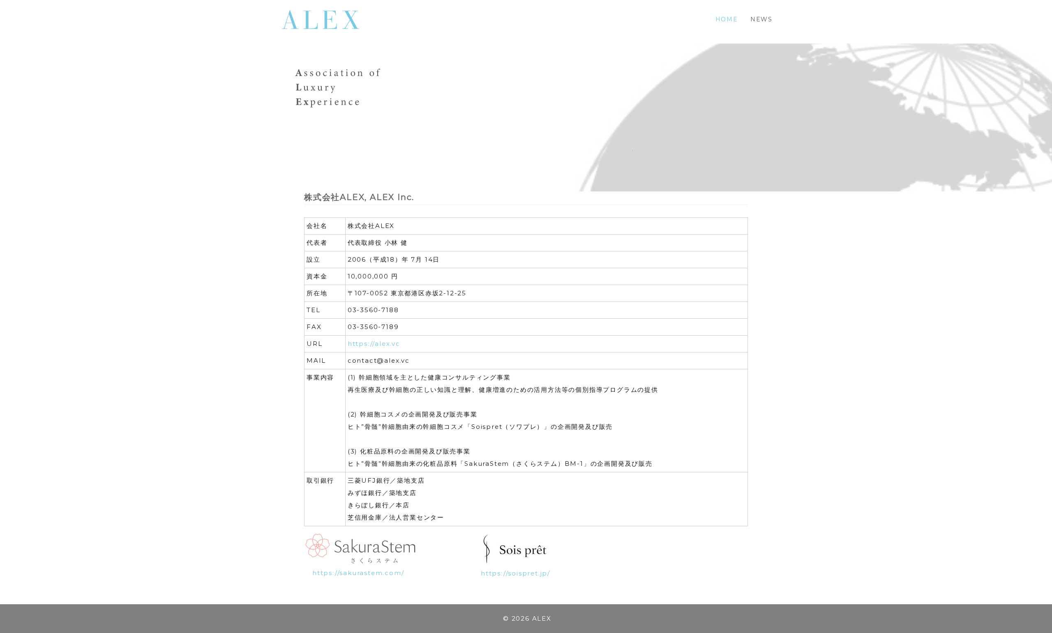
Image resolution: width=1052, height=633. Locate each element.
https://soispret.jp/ (515, 573)
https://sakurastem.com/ (358, 573)
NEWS (761, 19)
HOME (726, 19)
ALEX (541, 618)
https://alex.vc (374, 344)
